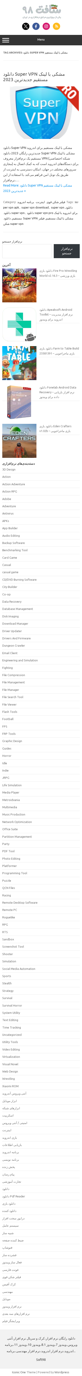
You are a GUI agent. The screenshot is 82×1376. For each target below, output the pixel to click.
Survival (7, 998)
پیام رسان (8, 1174)
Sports (6, 976)
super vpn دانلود (62, 207)
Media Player (10, 792)
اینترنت (40, 202)
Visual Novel (10, 1064)
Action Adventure (13, 484)
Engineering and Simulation (20, 660)
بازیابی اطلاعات (12, 1144)
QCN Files (8, 887)
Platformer (9, 865)
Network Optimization (17, 821)
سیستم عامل (10, 1225)
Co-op (6, 594)
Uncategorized (12, 1034)
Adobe (6, 498)
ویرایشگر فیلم (11, 1321)
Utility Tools (10, 1042)
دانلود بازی (8, 1203)
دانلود (5, 1188)
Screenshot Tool (13, 946)
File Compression (13, 675)
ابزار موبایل (9, 1100)
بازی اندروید (9, 1137)
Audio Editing (11, 535)
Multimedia (9, 807)
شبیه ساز (8, 1233)
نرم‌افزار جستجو (12, 241)
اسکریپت (8, 1115)
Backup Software (13, 542)
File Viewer (9, 704)
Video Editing (11, 1049)
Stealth (7, 983)
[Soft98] (41, 17)
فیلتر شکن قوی (55, 202)
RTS (5, 932)
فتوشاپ (7, 1247)
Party (5, 843)
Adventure (9, 506)
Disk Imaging (10, 616)
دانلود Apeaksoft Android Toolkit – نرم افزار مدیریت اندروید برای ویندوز (56, 314)
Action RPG (9, 491)
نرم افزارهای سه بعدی (16, 1313)
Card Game (9, 557)
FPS (4, 726)
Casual (6, 564)
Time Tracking (11, 1027)
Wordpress (61, 1372)
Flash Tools (9, 711)
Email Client (10, 653)
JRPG (5, 777)
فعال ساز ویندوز (12, 1262)
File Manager (10, 689)
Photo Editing (11, 858)
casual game (10, 572)
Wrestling (8, 1078)
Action (6, 476)
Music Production (13, 814)
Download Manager (15, 623)
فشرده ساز (9, 1255)
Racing (6, 895)
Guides (6, 748)
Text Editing (10, 1020)
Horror (6, 755)
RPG (5, 924)
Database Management (17, 608)
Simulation (9, 961)
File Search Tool (12, 697)
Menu (41, 39)
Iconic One (19, 1372)
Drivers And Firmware (16, 638)
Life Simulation (12, 785)
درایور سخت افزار (13, 1218)
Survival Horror (12, 1005)
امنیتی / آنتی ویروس (14, 1122)
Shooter (7, 954)
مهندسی (7, 1291)
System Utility (11, 1012)
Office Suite (10, 829)
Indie (5, 770)
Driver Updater (12, 631)
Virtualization (11, 1056)
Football (7, 719)
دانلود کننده (9, 1210)
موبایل (6, 1299)
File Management (13, 682)
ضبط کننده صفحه (13, 1240)
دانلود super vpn (14, 212)
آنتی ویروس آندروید (14, 1093)
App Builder (10, 528)
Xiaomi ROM (10, 1086)
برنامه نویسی (10, 1159)
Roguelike (8, 917)
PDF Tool (8, 851)
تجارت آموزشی (11, 1181)
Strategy (7, 990)
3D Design (8, 469)
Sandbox (8, 939)
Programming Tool (14, 873)
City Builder (9, 586)
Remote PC (9, 909)
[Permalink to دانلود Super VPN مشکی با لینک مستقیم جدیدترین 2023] (41, 138)
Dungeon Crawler (13, 645)
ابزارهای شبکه (11, 1108)
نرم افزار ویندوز (12, 1306)
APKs (5, 520)
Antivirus (8, 513)
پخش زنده (8, 1166)
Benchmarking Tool (15, 550)
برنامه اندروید (25, 202)
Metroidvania (11, 799)
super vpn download (35, 207)
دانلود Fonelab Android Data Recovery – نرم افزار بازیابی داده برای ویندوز (57, 392)
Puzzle (6, 880)
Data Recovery (11, 601)
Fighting (7, 667)
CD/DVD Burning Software (19, 579)
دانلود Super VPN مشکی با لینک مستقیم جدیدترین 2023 (34, 76)
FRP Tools (9, 733)
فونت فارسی (10, 1269)
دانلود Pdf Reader (13, 1196)
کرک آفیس (9, 1284)
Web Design (10, 1071)
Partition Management (17, 836)
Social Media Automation (18, 968)
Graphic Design (12, 741)
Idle (4, 763)
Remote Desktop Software (20, 902)
